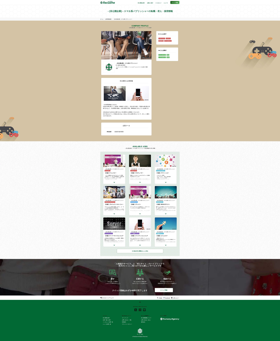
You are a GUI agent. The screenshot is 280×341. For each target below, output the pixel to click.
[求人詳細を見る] (114, 182)
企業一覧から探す (107, 320)
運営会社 (143, 322)
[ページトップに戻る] (140, 302)
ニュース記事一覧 (107, 324)
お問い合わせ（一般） (127, 320)
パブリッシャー (162, 38)
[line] (144, 309)
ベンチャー (168, 38)
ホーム (101, 19)
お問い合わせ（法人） (146, 320)
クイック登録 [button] (163, 290)
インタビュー (158, 3)
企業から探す (150, 3)
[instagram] (140, 309)
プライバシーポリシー (127, 324)
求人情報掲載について (146, 318)
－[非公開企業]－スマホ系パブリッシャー (122, 19)
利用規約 (124, 322)
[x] (135, 309)
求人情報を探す (141, 3)
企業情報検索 (108, 19)
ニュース (166, 3)
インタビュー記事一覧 (108, 322)
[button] (174, 2)
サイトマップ (125, 318)
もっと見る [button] (140, 251)
